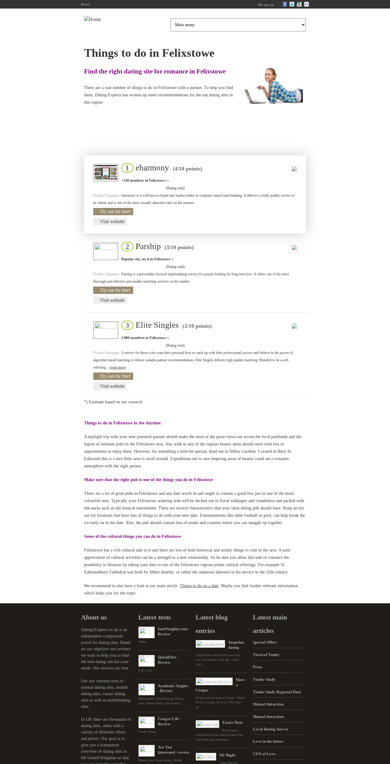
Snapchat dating (236, 645)
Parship (158, 246)
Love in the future (268, 741)
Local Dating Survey (271, 729)
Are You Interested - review (174, 750)
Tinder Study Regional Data (277, 692)
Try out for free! (115, 211)
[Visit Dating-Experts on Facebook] (284, 5)
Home (85, 4)
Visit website (112, 221)
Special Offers (265, 642)
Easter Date (232, 722)
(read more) (117, 367)
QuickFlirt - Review (168, 660)
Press (257, 667)
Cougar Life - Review (169, 721)
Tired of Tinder (266, 654)
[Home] (92, 19)
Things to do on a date (199, 586)
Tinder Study (264, 679)
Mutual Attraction (268, 704)
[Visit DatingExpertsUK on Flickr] (306, 5)
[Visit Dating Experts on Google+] (299, 5)
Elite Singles (167, 325)
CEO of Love (264, 754)
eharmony (162, 167)
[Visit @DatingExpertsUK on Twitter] (291, 5)
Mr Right (227, 755)
